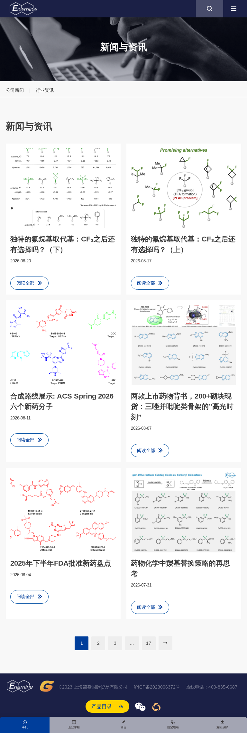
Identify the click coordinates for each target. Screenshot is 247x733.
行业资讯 (45, 90)
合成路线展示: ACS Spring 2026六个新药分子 (62, 401)
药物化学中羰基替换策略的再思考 (180, 568)
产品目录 (101, 706)
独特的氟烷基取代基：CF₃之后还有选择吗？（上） (183, 244)
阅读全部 (29, 283)
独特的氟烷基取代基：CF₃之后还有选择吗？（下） (62, 244)
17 (148, 643)
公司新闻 (15, 90)
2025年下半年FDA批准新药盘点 (60, 563)
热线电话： (211, 687)
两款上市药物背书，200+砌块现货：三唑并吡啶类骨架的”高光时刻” (182, 406)
